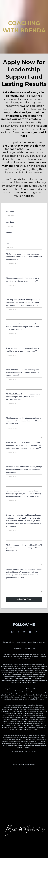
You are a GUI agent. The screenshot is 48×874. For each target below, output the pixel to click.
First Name (11, 211)
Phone (9, 233)
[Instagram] (18, 632)
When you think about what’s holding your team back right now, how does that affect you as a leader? (22, 372)
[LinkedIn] (24, 632)
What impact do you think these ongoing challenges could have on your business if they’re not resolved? (24, 421)
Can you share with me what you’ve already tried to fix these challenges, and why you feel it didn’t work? (23, 326)
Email (8, 243)
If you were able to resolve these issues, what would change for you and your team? (24, 349)
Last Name (11, 222)
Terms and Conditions (29, 751)
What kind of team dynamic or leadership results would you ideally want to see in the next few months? (23, 396)
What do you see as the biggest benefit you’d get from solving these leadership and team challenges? (24, 547)
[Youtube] (30, 632)
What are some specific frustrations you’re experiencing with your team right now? (22, 279)
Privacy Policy (16, 751)
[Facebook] (12, 632)
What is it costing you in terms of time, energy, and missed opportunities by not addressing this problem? (24, 469)
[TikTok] (36, 632)
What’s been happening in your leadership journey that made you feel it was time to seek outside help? (24, 256)
